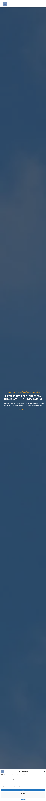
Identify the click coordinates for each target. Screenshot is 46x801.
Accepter (23, 790)
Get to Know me (23, 409)
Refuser (23, 793)
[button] (44, 771)
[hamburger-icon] (43, 4)
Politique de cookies (22, 799)
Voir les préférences (23, 796)
